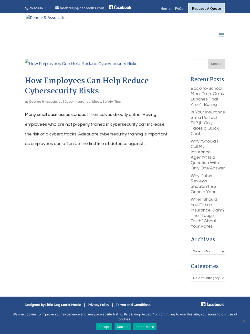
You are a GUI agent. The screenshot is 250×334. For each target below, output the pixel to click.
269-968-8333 (40, 8)
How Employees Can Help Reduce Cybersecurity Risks (87, 86)
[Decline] (243, 321)
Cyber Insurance (77, 101)
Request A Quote (206, 8)
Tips (117, 101)
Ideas (96, 101)
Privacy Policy (98, 305)
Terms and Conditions (133, 305)
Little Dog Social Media (63, 305)
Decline (123, 327)
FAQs (179, 9)
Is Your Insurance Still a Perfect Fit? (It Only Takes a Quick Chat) (208, 123)
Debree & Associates (45, 101)
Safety (108, 101)
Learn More (145, 327)
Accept (104, 327)
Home (165, 9)
